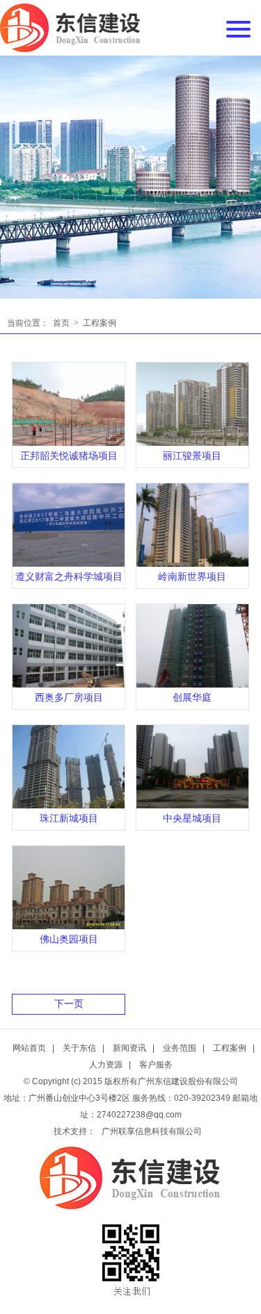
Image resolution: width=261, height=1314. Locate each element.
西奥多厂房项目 (69, 697)
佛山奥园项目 (69, 939)
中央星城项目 (192, 818)
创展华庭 (192, 697)
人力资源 (105, 1065)
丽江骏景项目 (192, 456)
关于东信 (79, 1048)
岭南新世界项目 (192, 577)
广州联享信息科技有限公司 (152, 1131)
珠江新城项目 (69, 818)
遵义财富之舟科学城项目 (68, 577)
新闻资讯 (129, 1048)
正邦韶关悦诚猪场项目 (69, 456)
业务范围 (179, 1048)
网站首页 (29, 1048)
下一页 (69, 1004)
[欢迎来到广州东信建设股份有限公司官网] (70, 28)
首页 (61, 323)
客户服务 (156, 1065)
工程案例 (99, 323)
